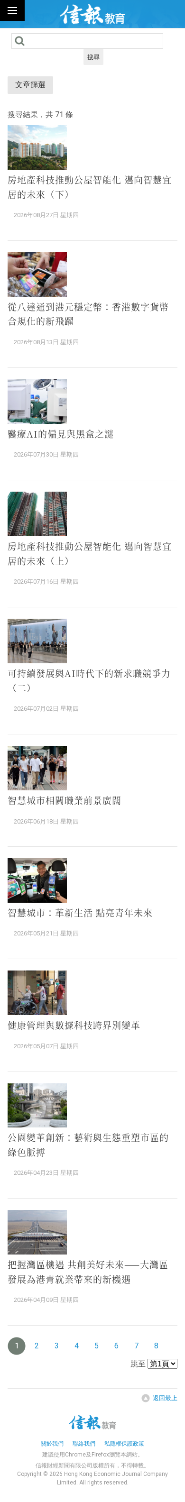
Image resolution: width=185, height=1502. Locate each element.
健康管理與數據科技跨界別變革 (74, 1024)
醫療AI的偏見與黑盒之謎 (61, 433)
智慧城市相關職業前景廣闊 (64, 800)
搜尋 (93, 57)
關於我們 (52, 1443)
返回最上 (165, 1397)
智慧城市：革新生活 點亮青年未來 (80, 912)
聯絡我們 (84, 1443)
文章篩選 (30, 84)
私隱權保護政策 (124, 1443)
